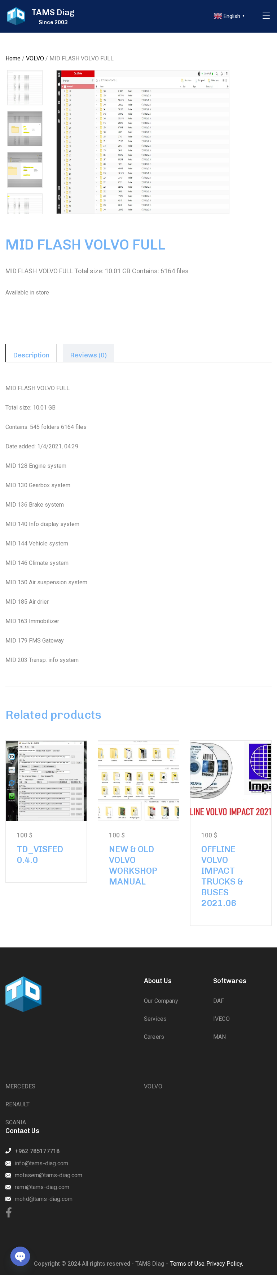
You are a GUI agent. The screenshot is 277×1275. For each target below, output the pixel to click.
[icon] (8, 1213)
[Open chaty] (20, 1256)
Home (13, 58)
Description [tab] (31, 355)
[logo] (16, 16)
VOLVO (35, 58)
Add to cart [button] (46, 780)
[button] (253, 88)
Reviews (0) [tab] (88, 355)
